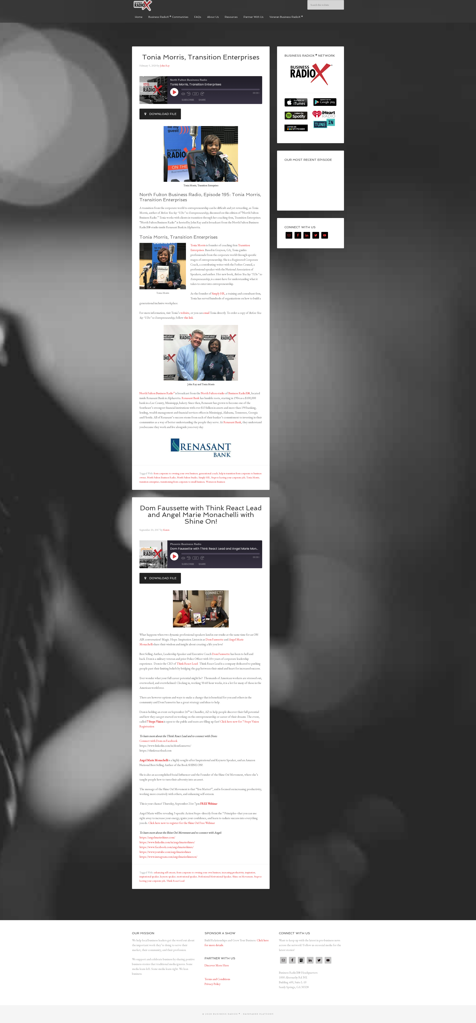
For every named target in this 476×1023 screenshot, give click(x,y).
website (184, 313)
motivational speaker (187, 876)
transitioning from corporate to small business (182, 481)
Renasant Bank (190, 398)
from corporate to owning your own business (176, 473)
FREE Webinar (208, 804)
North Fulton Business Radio (161, 477)
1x (195, 93)
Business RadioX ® (160, 5)
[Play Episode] (174, 92)
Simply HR (218, 293)
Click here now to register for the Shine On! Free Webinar (181, 823)
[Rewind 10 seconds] (189, 94)
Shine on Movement (242, 876)
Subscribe (188, 99)
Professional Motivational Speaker (214, 876)
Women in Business (215, 481)
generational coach (208, 473)
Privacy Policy (213, 984)
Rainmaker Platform (258, 1014)
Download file (162, 114)
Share (202, 99)
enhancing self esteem (164, 872)
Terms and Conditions (217, 979)
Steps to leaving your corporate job (228, 477)
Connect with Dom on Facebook (158, 741)
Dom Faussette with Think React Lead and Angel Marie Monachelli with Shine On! (201, 514)
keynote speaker (168, 876)
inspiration (250, 872)
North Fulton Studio (187, 477)
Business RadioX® (239, 393)
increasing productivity (233, 872)
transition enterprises (149, 481)
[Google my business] (301, 960)
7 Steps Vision (155, 721)
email (206, 313)
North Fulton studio (213, 393)
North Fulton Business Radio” (157, 393)
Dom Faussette (214, 639)
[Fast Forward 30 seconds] (202, 94)
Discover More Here (217, 965)
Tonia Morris (198, 245)
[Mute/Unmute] (183, 93)
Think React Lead (187, 664)
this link (188, 318)
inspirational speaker (149, 876)
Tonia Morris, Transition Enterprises (201, 57)
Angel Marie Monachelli (153, 760)
